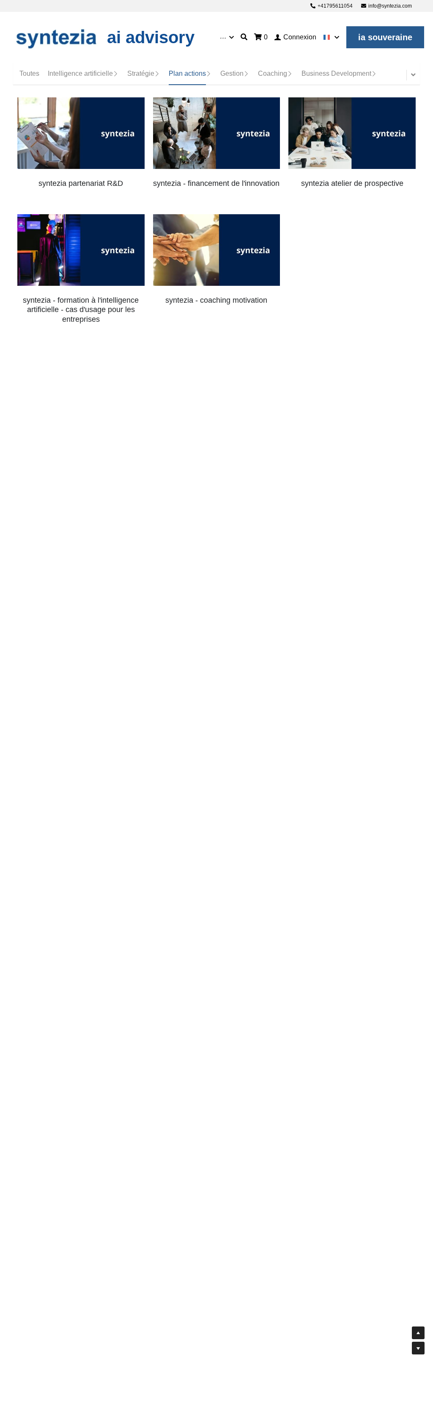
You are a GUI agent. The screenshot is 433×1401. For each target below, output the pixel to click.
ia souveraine (385, 37)
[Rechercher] (244, 37)
